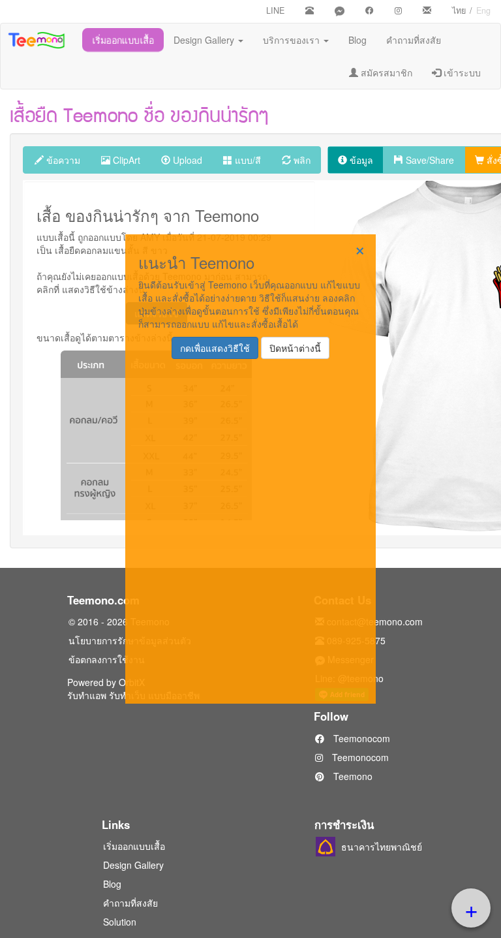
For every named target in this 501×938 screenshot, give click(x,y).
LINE (275, 10)
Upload (186, 159)
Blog (357, 39)
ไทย (459, 10)
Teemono (351, 776)
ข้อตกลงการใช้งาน (106, 659)
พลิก (301, 159)
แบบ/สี (246, 159)
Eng (483, 10)
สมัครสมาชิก (385, 72)
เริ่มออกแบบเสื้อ (123, 39)
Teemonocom (360, 738)
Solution (119, 921)
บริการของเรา (292, 39)
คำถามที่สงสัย (413, 39)
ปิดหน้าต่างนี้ (295, 347)
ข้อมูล (360, 159)
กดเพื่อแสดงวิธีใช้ (215, 347)
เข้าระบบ (461, 72)
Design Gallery (205, 39)
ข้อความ (62, 159)
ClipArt (125, 159)
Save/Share (428, 159)
